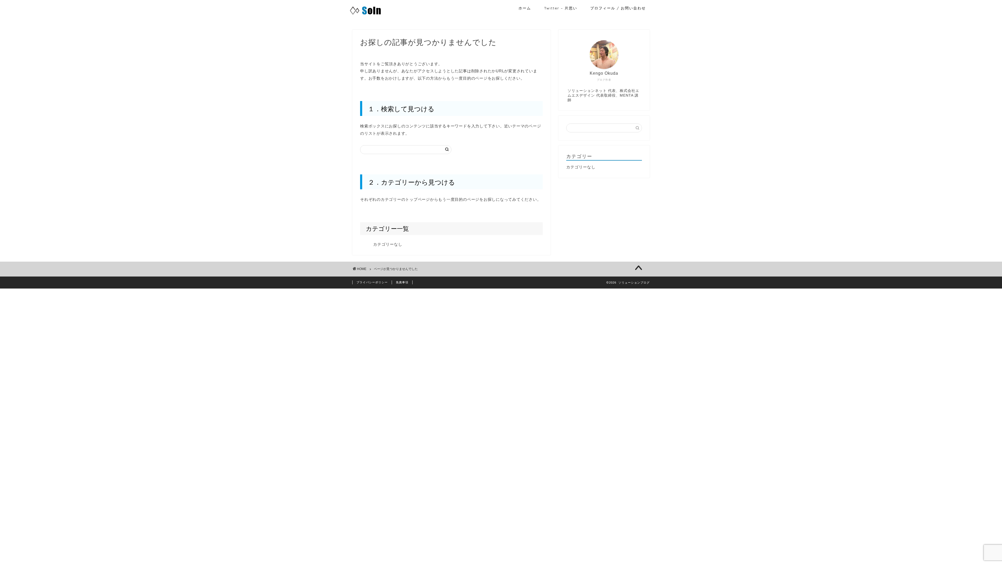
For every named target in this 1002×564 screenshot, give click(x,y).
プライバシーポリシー (372, 282)
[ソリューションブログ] (365, 14)
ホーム (524, 8)
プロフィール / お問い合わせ (618, 8)
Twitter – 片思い (560, 8)
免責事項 (402, 282)
